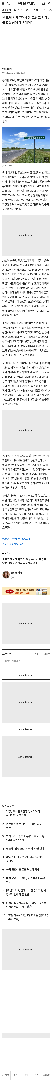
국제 (26, 1075)
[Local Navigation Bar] (3, 3)
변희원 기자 (7, 69)
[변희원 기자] (6, 575)
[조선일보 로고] (26, 3)
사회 (36, 1075)
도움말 (37, 654)
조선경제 (47, 1075)
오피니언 (5, 1075)
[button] (3, 3)
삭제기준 (46, 654)
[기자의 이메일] (12, 578)
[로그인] (49, 3)
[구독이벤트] (26, 591)
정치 (15, 1075)
